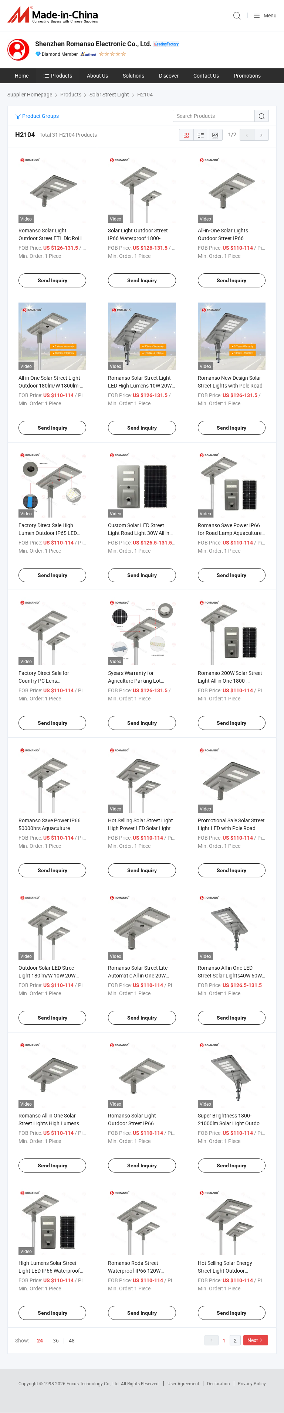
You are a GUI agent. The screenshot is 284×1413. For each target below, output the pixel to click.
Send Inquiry (52, 280)
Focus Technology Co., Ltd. (94, 1383)
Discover (169, 75)
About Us (97, 75)
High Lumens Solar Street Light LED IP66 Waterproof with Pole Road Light (49, 1270)
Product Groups (40, 115)
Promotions (247, 75)
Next (252, 1340)
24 (40, 1341)
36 (56, 1340)
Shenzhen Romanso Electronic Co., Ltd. (93, 44)
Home (21, 75)
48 (72, 1340)
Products (61, 75)
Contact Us (206, 75)
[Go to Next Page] (261, 134)
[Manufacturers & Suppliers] (54, 14)
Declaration (218, 1383)
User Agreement (183, 1383)
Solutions (133, 75)
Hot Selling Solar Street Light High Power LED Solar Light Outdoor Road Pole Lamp (140, 828)
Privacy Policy (252, 1383)
